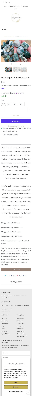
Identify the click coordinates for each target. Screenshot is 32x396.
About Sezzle (20, 318)
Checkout (16, 9)
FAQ (3, 326)
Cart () (26, 6)
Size (2, 100)
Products (11, 36)
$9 (21, 104)
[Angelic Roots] (16, 18)
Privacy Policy (20, 326)
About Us (4, 318)
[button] (16, 93)
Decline (16, 387)
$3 (2, 104)
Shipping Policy (21, 331)
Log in (18, 6)
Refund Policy (20, 328)
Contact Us (5, 321)
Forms (3, 328)
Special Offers (5, 333)
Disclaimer (20, 321)
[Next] (20, 64)
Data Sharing (20, 323)
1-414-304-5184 (12, 6)
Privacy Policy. (13, 377)
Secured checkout (22, 336)
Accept (16, 382)
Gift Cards (4, 331)
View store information (10, 134)
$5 (8, 104)
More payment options (16, 126)
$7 (14, 104)
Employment (5, 323)
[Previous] (12, 64)
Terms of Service (21, 333)
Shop (5, 6)
